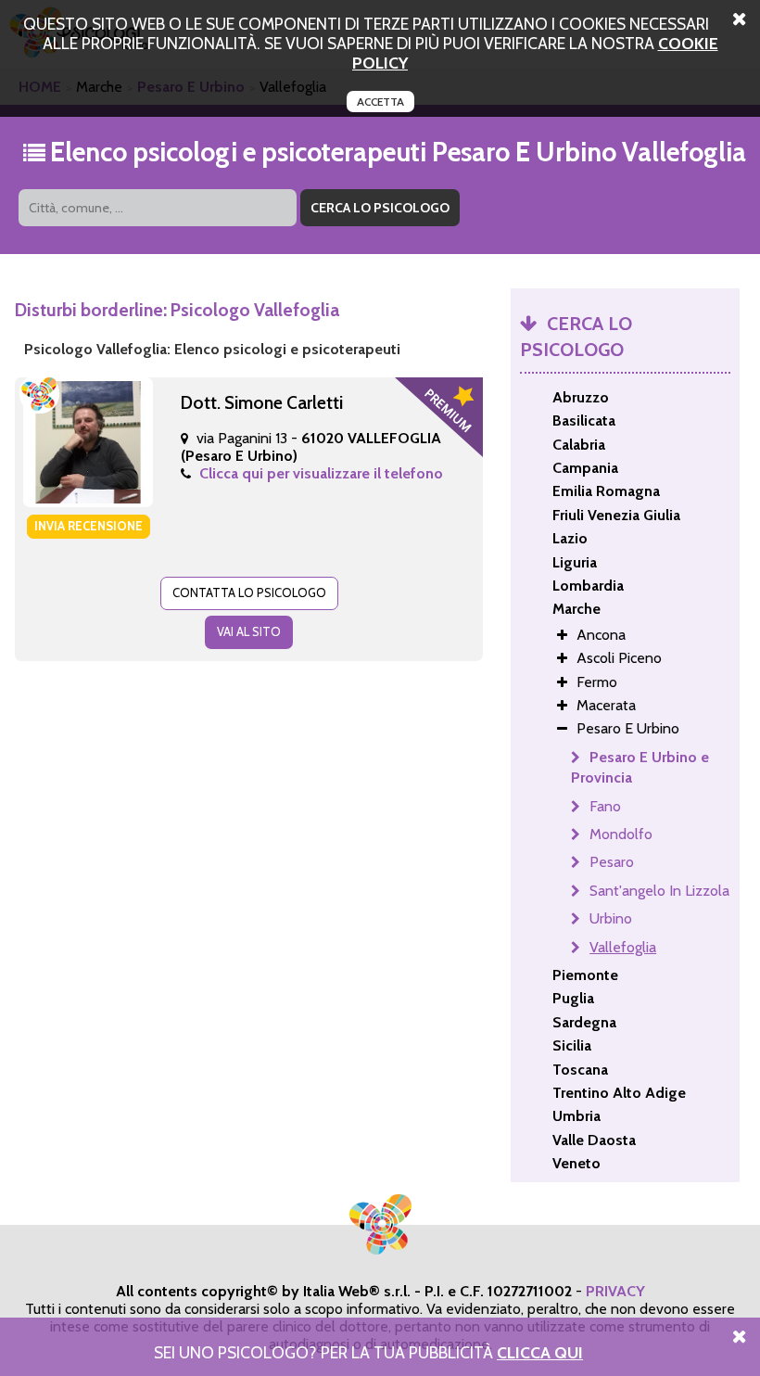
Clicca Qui (540, 1352)
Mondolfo (620, 834)
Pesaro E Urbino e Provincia (640, 767)
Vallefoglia (622, 947)
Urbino (610, 918)
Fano (605, 806)
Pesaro (611, 862)
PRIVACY (615, 1291)
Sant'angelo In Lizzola (659, 890)
